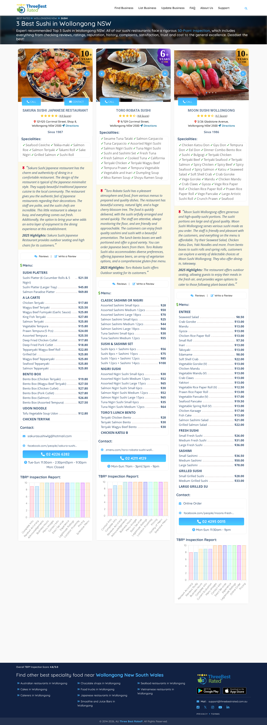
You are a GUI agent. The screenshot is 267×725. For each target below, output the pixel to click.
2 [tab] (53, 92)
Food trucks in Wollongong (97, 689)
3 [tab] (56, 92)
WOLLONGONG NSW (45, 18)
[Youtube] (220, 707)
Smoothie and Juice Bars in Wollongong (96, 703)
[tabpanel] (55, 75)
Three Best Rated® (131, 721)
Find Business (124, 8)
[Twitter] (205, 707)
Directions (72, 125)
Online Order (192, 503)
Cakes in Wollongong (34, 689)
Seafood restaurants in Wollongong (163, 683)
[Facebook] (198, 707)
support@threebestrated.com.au (228, 701)
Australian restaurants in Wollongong (44, 683)
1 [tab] (50, 92)
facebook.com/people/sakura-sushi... (52, 445)
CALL (32, 101)
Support (223, 8)
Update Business (173, 8)
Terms (215, 714)
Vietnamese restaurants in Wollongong (155, 691)
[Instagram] (212, 707)
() (65, 115)
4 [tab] (59, 92)
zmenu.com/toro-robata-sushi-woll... (129, 450)
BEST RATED (23, 18)
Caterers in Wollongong (35, 695)
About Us (206, 8)
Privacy (202, 714)
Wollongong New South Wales (130, 675)
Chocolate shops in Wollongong (100, 683)
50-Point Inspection (194, 30)
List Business (147, 8)
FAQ (192, 8)
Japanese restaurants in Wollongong (104, 695)
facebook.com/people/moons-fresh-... (209, 513)
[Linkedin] (228, 707)
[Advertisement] (133, 635)
